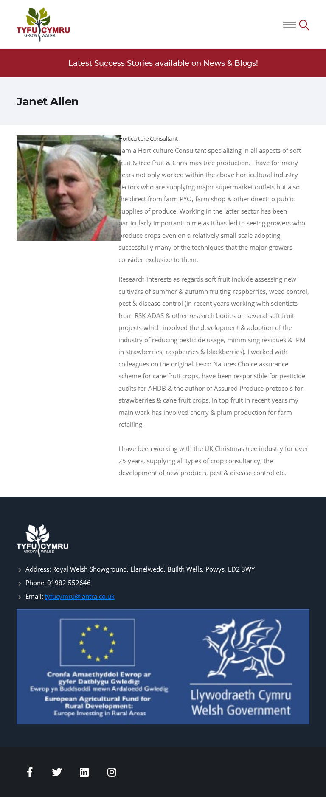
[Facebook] (29, 772)
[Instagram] (112, 772)
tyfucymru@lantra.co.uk (80, 596)
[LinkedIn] (84, 772)
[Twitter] (57, 772)
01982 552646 (69, 582)
